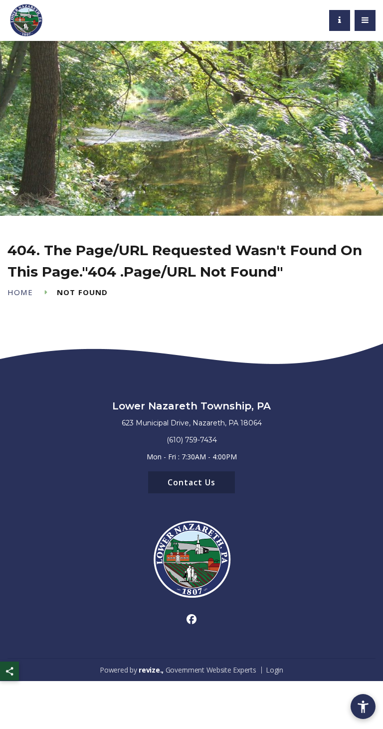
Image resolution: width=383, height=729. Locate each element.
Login (274, 670)
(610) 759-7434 (192, 439)
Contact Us (191, 482)
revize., (151, 670)
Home (20, 292)
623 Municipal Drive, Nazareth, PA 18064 (192, 422)
